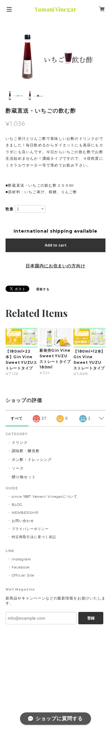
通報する (43, 289)
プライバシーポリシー (30, 529)
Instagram (21, 559)
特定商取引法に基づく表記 (34, 537)
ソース (18, 468)
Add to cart (56, 245)
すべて (17, 418)
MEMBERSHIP (25, 512)
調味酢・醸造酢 (26, 450)
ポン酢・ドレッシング (32, 459)
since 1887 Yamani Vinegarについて (44, 496)
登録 (91, 618)
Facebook (21, 567)
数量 (10, 209)
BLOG (17, 504)
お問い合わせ (23, 521)
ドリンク (20, 442)
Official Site (23, 575)
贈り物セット (24, 477)
